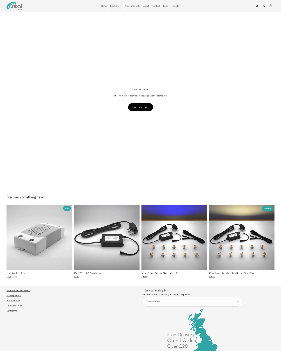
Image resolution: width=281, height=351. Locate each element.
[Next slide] (202, 237)
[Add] (67, 265)
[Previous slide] (146, 237)
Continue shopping (140, 107)
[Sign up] (237, 301)
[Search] (257, 5)
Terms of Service (14, 305)
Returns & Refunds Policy (18, 290)
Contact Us (12, 311)
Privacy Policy (13, 300)
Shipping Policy (14, 295)
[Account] (263, 5)
